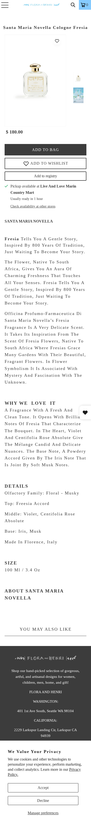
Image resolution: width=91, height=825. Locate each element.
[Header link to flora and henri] (45, 5)
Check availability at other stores (32, 206)
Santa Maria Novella (29, 221)
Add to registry (45, 176)
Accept (43, 788)
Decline (43, 800)
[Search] (73, 5)
